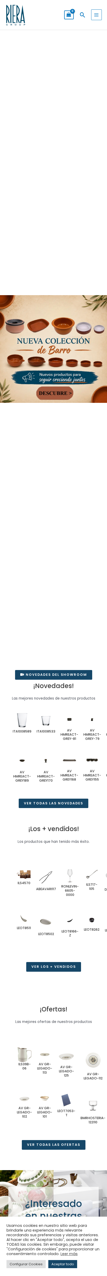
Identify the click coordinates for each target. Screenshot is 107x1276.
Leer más (69, 1253)
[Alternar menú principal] (96, 14)
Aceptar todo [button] (62, 1264)
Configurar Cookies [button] (26, 1264)
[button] (82, 15)
